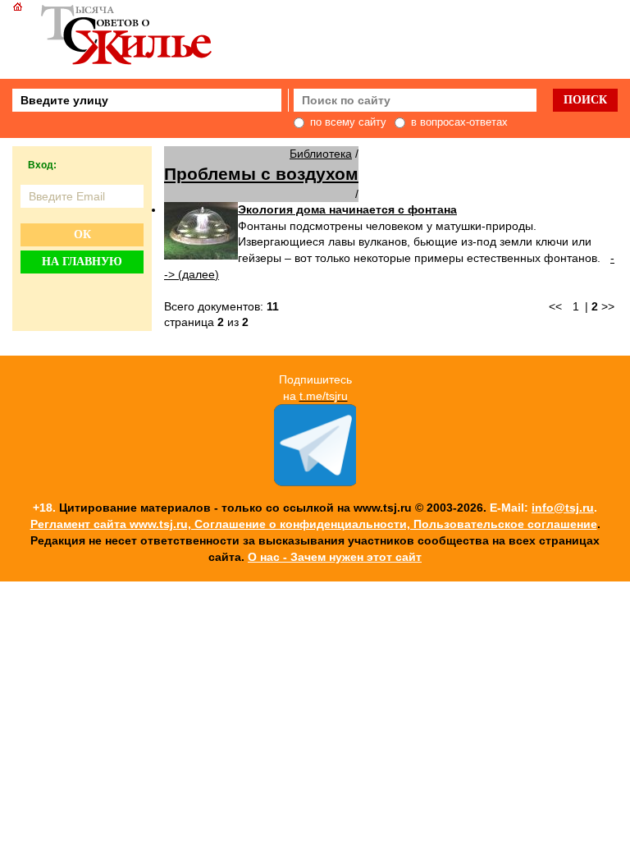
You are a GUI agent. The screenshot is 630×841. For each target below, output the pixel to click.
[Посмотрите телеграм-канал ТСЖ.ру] (315, 482)
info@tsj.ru (563, 507)
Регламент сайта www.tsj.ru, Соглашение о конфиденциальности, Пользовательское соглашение (313, 524)
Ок (82, 234)
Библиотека (321, 153)
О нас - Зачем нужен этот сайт (335, 556)
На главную (82, 261)
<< (555, 306)
